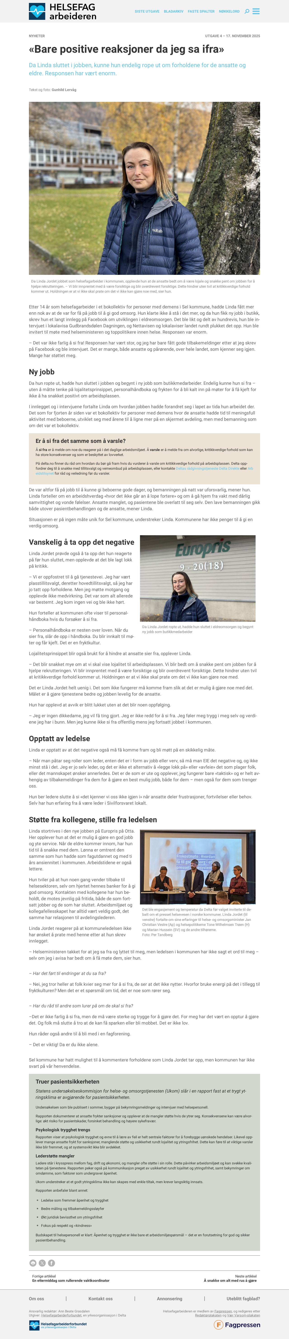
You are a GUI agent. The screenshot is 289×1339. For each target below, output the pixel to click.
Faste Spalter (201, 11)
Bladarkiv (173, 11)
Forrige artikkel (44, 1276)
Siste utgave (147, 11)
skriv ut (33, 1263)
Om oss (36, 1298)
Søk (247, 11)
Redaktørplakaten (208, 1315)
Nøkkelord (229, 11)
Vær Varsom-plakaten (243, 1315)
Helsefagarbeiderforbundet (61, 1315)
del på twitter (42, 1263)
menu (256, 11)
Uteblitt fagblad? (243, 1298)
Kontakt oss (101, 1298)
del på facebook (51, 1263)
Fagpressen (223, 1311)
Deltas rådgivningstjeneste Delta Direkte (207, 468)
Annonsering (169, 1298)
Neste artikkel (246, 1276)
